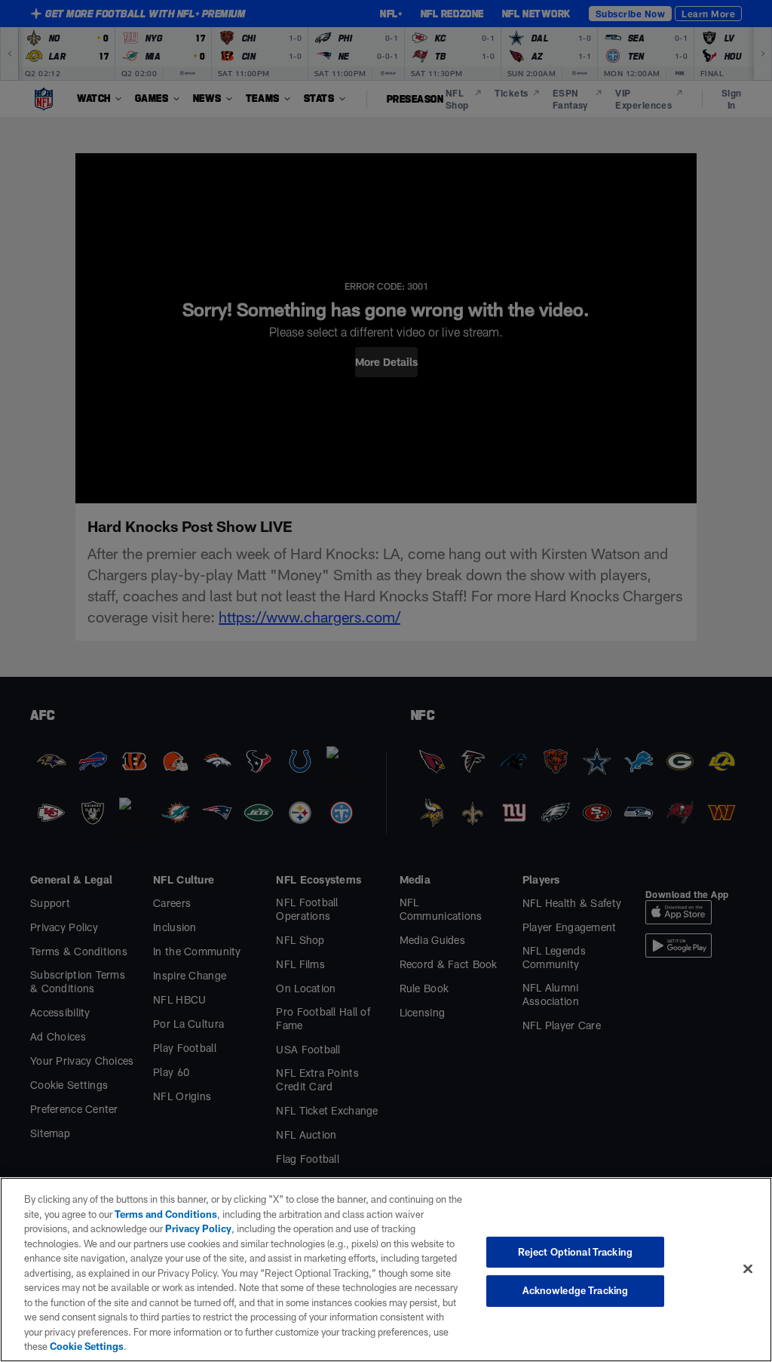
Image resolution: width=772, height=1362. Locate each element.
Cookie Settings (87, 1346)
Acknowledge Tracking (575, 1290)
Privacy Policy (198, 1228)
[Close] (747, 1268)
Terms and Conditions (166, 1214)
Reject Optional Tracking (575, 1252)
